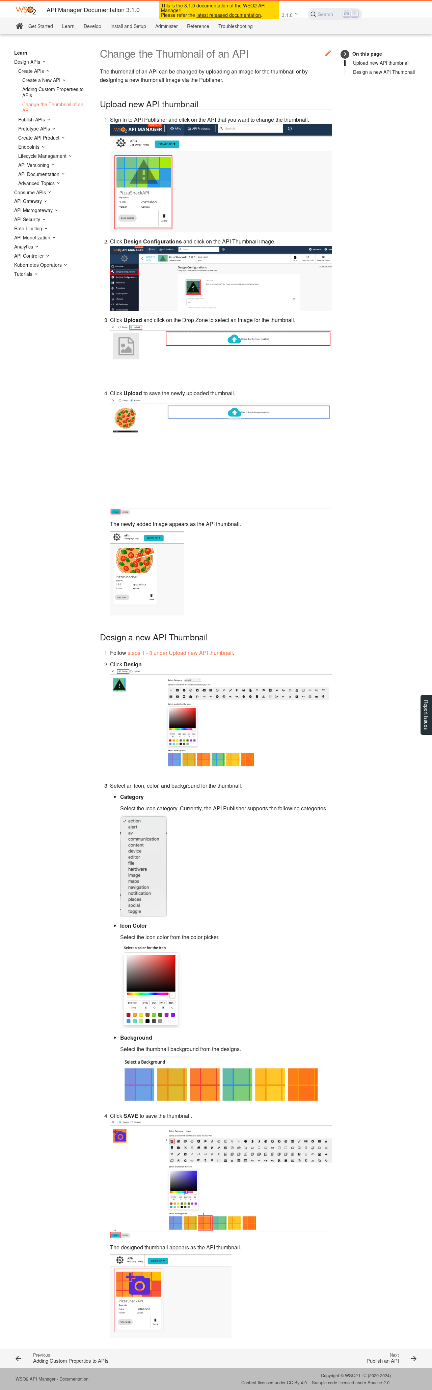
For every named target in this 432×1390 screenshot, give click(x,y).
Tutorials (24, 274)
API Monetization (33, 237)
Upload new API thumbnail (381, 63)
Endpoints (29, 147)
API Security (28, 219)
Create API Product (39, 138)
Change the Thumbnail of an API (52, 107)
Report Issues (426, 715)
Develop (92, 26)
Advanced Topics (37, 183)
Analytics (24, 246)
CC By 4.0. (297, 1382)
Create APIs (31, 71)
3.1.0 (287, 14)
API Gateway (28, 201)
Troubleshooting (235, 26)
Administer (166, 26)
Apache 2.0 (378, 1382)
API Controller (29, 256)
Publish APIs (32, 119)
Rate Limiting (29, 228)
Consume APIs (30, 192)
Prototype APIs (34, 128)
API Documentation (39, 174)
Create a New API (42, 80)
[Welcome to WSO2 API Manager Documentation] (19, 26)
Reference (198, 26)
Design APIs (28, 62)
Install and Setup (128, 26)
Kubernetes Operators (38, 265)
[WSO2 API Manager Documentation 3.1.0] (25, 10)
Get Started (40, 26)
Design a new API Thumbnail (384, 72)
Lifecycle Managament (43, 156)
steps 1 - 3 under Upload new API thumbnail (180, 653)
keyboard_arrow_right (345, 54)
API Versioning (34, 165)
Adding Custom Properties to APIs (53, 92)
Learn (68, 26)
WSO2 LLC (356, 1375)
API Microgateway (34, 210)
